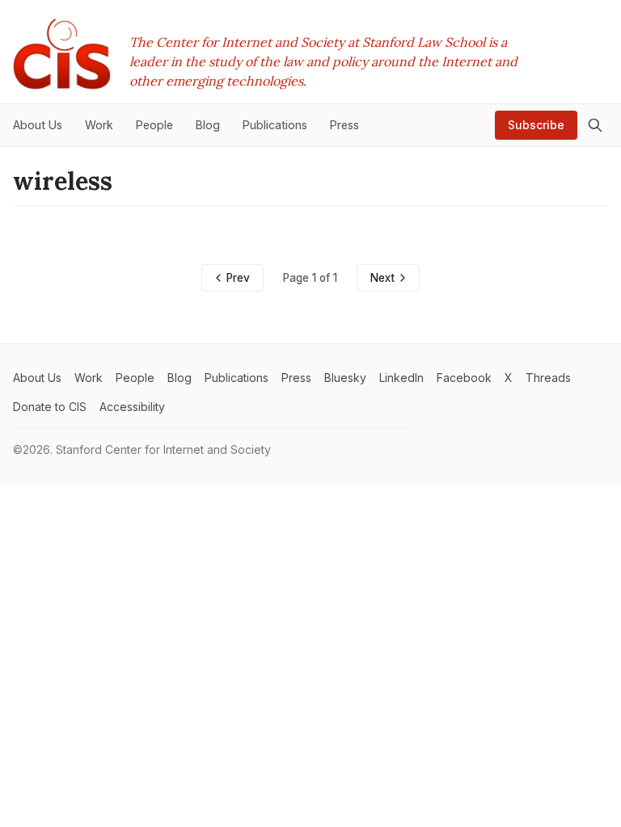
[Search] (595, 125)
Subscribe (536, 125)
